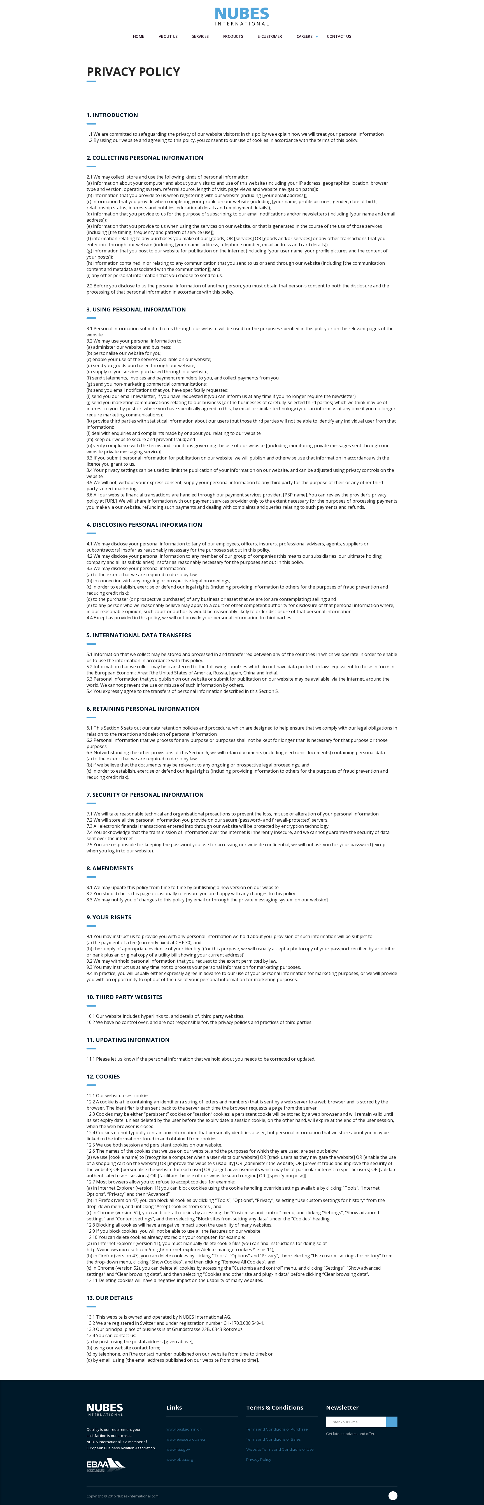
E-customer (270, 36)
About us (168, 36)
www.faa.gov (178, 1449)
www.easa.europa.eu (185, 1439)
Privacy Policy (258, 1459)
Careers (305, 36)
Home (138, 36)
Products (233, 36)
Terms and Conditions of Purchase (277, 1429)
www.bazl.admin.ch (184, 1429)
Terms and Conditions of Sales (273, 1439)
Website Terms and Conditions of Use (280, 1449)
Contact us (339, 36)
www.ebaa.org (179, 1459)
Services (200, 36)
